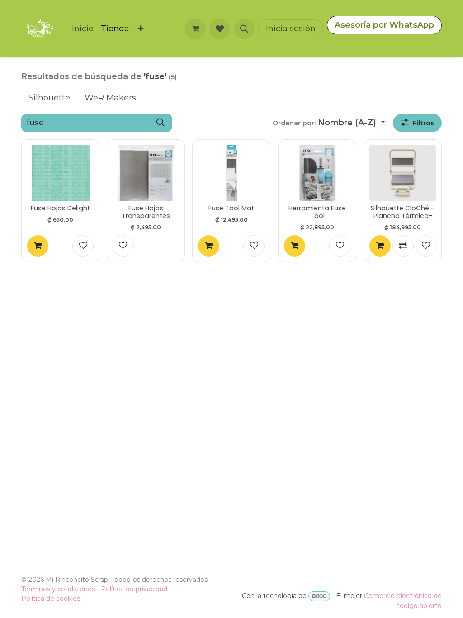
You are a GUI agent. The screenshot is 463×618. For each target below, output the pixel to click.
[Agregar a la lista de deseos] (83, 246)
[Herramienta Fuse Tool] (317, 173)
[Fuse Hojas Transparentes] (146, 173)
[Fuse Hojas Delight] (60, 173)
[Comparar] (403, 246)
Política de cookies (50, 598)
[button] (244, 29)
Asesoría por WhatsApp (384, 25)
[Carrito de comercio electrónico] (195, 29)
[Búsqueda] (160, 123)
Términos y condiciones (58, 589)
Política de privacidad (134, 589)
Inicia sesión (291, 28)
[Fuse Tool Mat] (231, 173)
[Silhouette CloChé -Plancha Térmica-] (402, 173)
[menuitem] (82, 28)
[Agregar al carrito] (37, 246)
